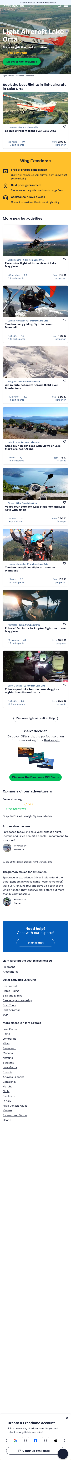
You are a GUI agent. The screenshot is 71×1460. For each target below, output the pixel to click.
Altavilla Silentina (13, 1077)
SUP (5, 1015)
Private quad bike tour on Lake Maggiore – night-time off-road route (33, 690)
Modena (8, 1053)
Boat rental (10, 986)
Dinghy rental (11, 1010)
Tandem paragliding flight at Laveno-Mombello (30, 569)
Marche (7, 1086)
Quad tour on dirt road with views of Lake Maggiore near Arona (33, 447)
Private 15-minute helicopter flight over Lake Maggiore (35, 630)
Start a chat (36, 942)
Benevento (9, 1048)
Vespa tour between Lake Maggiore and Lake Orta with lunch (35, 508)
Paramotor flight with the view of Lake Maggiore (30, 264)
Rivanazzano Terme (15, 1115)
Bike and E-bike (12, 995)
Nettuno (8, 1058)
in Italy (7, 1101)
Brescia (7, 1072)
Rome (6, 1034)
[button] (63, 1454)
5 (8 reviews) (17, 53)
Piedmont (9, 967)
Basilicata (9, 1096)
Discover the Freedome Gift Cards (35, 777)
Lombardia (9, 1038)
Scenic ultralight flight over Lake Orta (30, 131)
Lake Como (10, 1029)
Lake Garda (10, 1067)
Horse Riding (11, 991)
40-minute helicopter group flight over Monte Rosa (31, 386)
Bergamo (8, 1062)
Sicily (6, 1091)
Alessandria (10, 971)
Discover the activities (21, 61)
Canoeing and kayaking (17, 1000)
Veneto (7, 1110)
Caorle (7, 1120)
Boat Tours (9, 1005)
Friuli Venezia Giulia (15, 1105)
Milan (6, 1043)
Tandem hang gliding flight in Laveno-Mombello (30, 325)
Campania (9, 1082)
